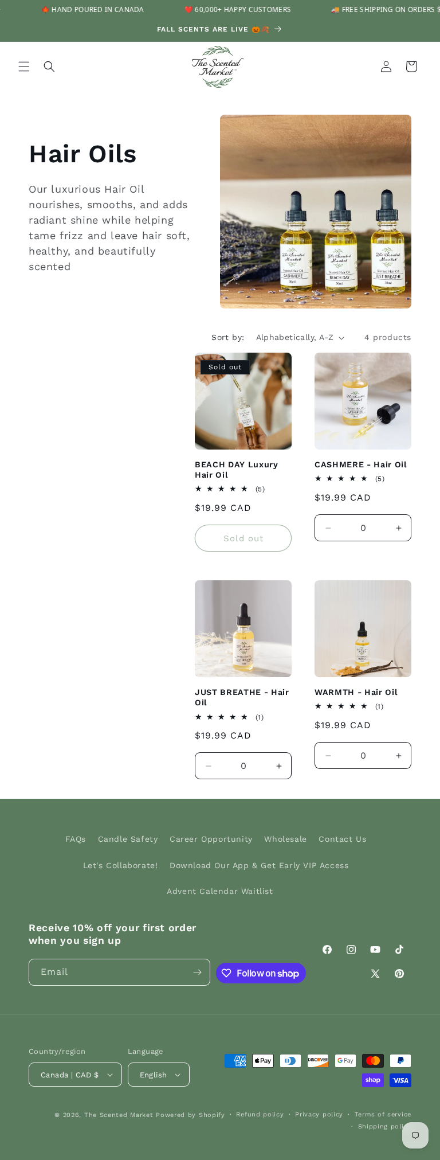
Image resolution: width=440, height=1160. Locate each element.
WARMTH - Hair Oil (356, 692)
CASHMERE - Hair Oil (361, 464)
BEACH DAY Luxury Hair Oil (236, 469)
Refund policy (260, 1114)
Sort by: (227, 337)
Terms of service (383, 1114)
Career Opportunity (211, 838)
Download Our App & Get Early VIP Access (259, 865)
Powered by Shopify (190, 1115)
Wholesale (285, 838)
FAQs (75, 838)
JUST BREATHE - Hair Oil (242, 697)
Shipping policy (385, 1126)
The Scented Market (119, 1115)
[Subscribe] (197, 972)
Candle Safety (128, 838)
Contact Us (342, 838)
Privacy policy (319, 1114)
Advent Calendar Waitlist (220, 891)
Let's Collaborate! (120, 865)
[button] (24, 66)
